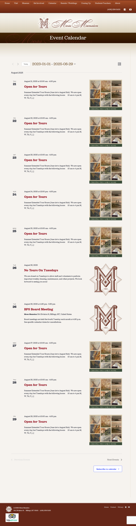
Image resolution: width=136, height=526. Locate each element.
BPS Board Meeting (38, 309)
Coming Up (86, 3)
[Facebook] (125, 507)
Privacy (120, 507)
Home (7, 3)
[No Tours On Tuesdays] (105, 279)
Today (26, 64)
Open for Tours (35, 86)
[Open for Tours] (105, 95)
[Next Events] (18, 64)
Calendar (52, 3)
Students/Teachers (103, 3)
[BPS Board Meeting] (105, 318)
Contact (113, 507)
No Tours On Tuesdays (41, 270)
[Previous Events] (12, 64)
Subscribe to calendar (106, 469)
